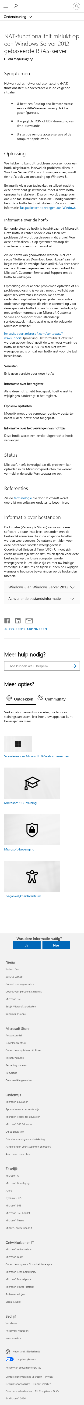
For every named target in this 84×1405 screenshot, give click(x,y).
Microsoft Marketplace (18, 1279)
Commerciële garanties (19, 1080)
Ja (26, 945)
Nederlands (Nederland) (26, 1351)
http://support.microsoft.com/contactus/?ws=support (33, 335)
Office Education (15, 1131)
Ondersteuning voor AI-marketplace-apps (29, 1264)
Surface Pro (12, 969)
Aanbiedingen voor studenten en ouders (28, 1146)
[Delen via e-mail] (27, 619)
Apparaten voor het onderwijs (22, 1109)
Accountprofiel (14, 1035)
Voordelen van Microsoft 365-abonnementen (36, 756)
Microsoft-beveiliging (19, 849)
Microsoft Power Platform (20, 1286)
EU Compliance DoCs (47, 1391)
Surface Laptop (14, 976)
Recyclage (11, 1072)
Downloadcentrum (16, 1043)
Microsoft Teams (15, 1220)
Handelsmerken (42, 1384)
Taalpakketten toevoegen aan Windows (48, 207)
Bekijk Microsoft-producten (21, 1006)
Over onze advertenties (19, 1391)
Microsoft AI (12, 1175)
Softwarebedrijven (16, 1294)
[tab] (21, 699)
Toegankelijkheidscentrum (22, 896)
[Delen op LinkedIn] (16, 619)
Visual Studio (13, 1301)
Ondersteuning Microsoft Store (23, 1050)
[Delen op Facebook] (7, 619)
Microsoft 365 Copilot (18, 1213)
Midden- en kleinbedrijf (19, 1228)
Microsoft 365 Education (19, 1124)
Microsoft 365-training (20, 802)
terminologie (23, 498)
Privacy (49, 1376)
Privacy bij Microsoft (17, 1330)
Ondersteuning (15, 16)
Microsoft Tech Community (21, 1271)
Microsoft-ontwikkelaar (19, 1249)
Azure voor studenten (18, 1154)
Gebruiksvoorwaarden (18, 1384)
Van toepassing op (20, 59)
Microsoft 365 (13, 999)
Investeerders (13, 1338)
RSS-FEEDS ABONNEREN (27, 629)
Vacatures (11, 1323)
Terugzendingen (15, 1058)
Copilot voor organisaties (20, 984)
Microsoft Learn (14, 1257)
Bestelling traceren (16, 1065)
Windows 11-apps (16, 1014)
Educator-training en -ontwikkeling (25, 1139)
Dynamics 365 (13, 1198)
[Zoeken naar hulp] (16, 6)
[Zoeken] (74, 666)
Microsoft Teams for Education (23, 1116)
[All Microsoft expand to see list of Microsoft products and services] (5, 6)
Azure (9, 1190)
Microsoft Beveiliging (17, 1183)
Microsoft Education (17, 1101)
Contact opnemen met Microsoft (24, 1376)
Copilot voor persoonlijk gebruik (24, 991)
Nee (56, 945)
